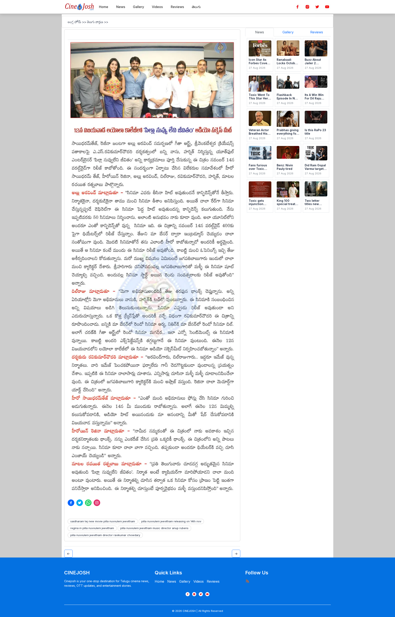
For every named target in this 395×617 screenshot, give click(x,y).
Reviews (213, 581)
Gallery (184, 581)
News (171, 581)
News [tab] (259, 32)
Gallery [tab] (288, 32)
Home (159, 581)
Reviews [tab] (316, 32)
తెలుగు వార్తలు (95, 22)
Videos (198, 581)
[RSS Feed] (247, 581)
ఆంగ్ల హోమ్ (74, 22)
